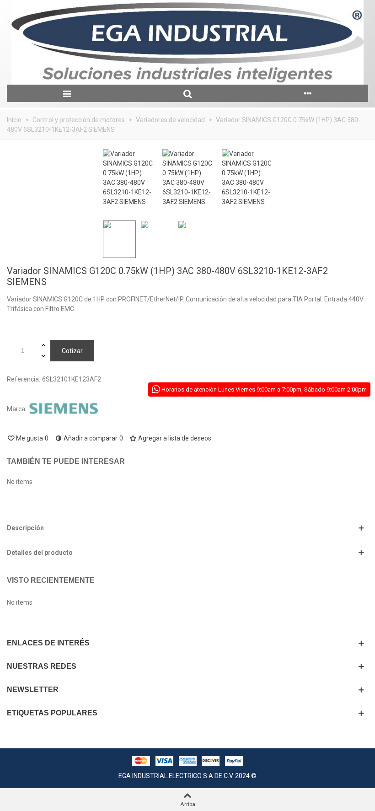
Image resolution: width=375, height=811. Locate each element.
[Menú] (67, 93)
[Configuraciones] (308, 93)
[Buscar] (187, 93)
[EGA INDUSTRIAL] (187, 42)
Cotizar (72, 350)
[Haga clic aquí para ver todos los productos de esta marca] (63, 409)
